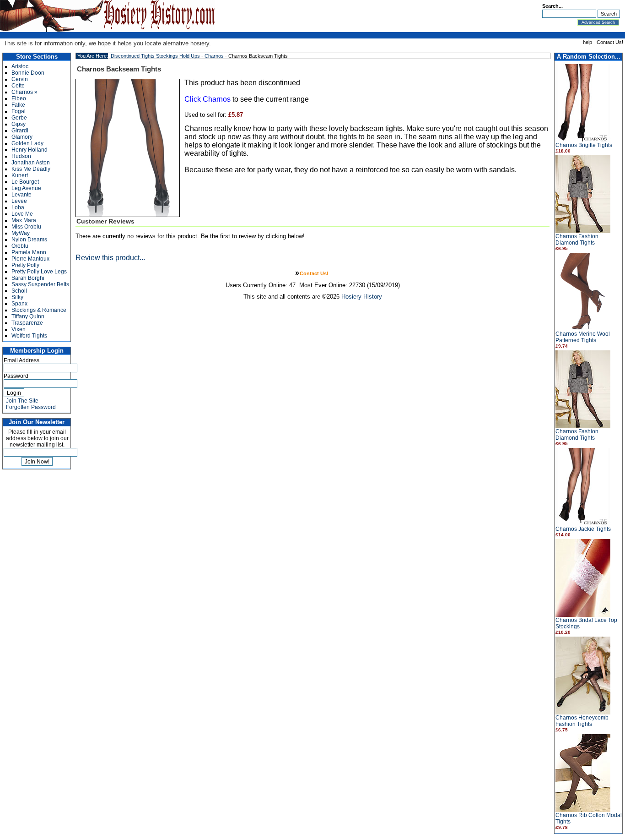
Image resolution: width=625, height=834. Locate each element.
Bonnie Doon (27, 73)
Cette (18, 85)
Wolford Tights (29, 336)
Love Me (22, 214)
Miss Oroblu (26, 226)
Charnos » (24, 92)
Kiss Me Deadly (30, 169)
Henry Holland (29, 150)
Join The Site (22, 401)
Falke (18, 105)
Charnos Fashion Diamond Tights (576, 239)
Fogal (18, 111)
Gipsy (18, 124)
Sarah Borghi (27, 278)
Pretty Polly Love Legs (39, 271)
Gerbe (19, 117)
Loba (17, 207)
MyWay (20, 233)
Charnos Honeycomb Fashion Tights (582, 720)
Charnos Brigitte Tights (583, 145)
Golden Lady (27, 143)
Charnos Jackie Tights (583, 529)
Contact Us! (610, 42)
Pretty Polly (25, 265)
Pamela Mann (28, 252)
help (587, 42)
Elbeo (18, 98)
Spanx (19, 303)
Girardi (19, 130)
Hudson (21, 156)
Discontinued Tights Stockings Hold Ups (155, 56)
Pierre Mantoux (30, 259)
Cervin (19, 79)
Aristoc (19, 66)
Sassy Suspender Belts (40, 284)
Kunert (19, 175)
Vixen (18, 329)
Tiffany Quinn (27, 316)
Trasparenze (27, 323)
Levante (21, 194)
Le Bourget (25, 182)
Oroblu (19, 246)
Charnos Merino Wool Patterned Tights (582, 337)
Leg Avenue (26, 188)
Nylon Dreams (29, 239)
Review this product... (110, 258)
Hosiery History (361, 296)
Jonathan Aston (30, 162)
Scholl (19, 291)
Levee (19, 201)
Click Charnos (207, 99)
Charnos (214, 56)
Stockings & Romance (38, 310)
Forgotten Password (31, 407)
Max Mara (23, 220)
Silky (17, 297)
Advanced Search (598, 22)
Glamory (21, 137)
